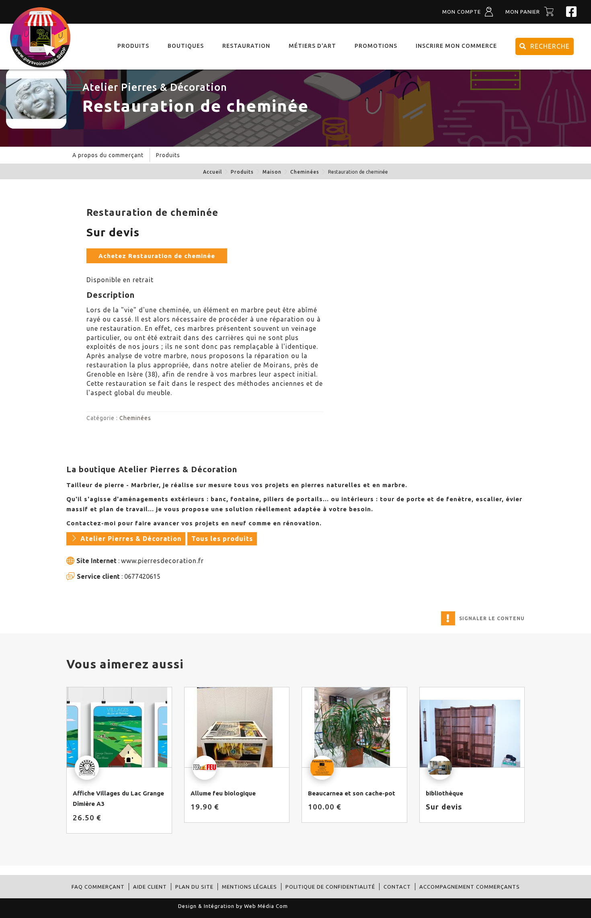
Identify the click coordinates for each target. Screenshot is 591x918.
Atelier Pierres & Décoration (154, 87)
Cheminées (304, 171)
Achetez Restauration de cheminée (156, 255)
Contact (397, 886)
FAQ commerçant (98, 886)
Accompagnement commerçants (469, 886)
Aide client (150, 886)
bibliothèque (444, 793)
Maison (272, 171)
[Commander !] (119, 727)
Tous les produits (222, 538)
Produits (242, 171)
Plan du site (194, 886)
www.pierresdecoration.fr (162, 560)
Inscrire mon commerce (456, 46)
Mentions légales (249, 886)
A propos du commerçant (108, 155)
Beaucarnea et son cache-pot (351, 793)
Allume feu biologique (223, 793)
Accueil (212, 171)
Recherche (550, 46)
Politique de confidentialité (330, 886)
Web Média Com (266, 906)
